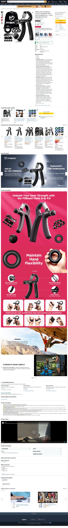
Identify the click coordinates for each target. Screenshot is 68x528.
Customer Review (7, 423)
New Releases (28, 4)
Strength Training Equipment (17, 8)
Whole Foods (38, 4)
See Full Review (21, 423)
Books (48, 4)
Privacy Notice (26, 522)
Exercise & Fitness (9, 8)
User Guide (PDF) (4, 399)
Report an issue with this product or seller (43, 105)
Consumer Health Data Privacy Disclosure (35, 522)
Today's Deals (43, 4)
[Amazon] (4, 1)
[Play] (2, 442)
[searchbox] (27, 2)
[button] (2, 4)
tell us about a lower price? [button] (13, 452)
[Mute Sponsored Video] (29, 502)
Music (66, 4)
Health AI (5, 4)
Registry (62, 4)
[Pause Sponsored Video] (29, 500)
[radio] (2, 12)
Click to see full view (18, 42)
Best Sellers (22, 4)
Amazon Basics (16, 4)
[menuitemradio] (64, 442)
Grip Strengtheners (33, 8)
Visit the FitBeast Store (39, 18)
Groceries (33, 4)
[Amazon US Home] (24, 520)
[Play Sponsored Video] (48, 497)
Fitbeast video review (14, 423)
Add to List (57, 34)
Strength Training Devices (26, 8)
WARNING (4, 474)
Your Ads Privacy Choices (45, 522)
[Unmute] (66, 442)
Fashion (58, 4)
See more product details (40, 103)
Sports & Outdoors (3, 8)
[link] (19, 113)
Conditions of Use (20, 522)
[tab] (31, 271)
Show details (43, 118)
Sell (55, 4)
